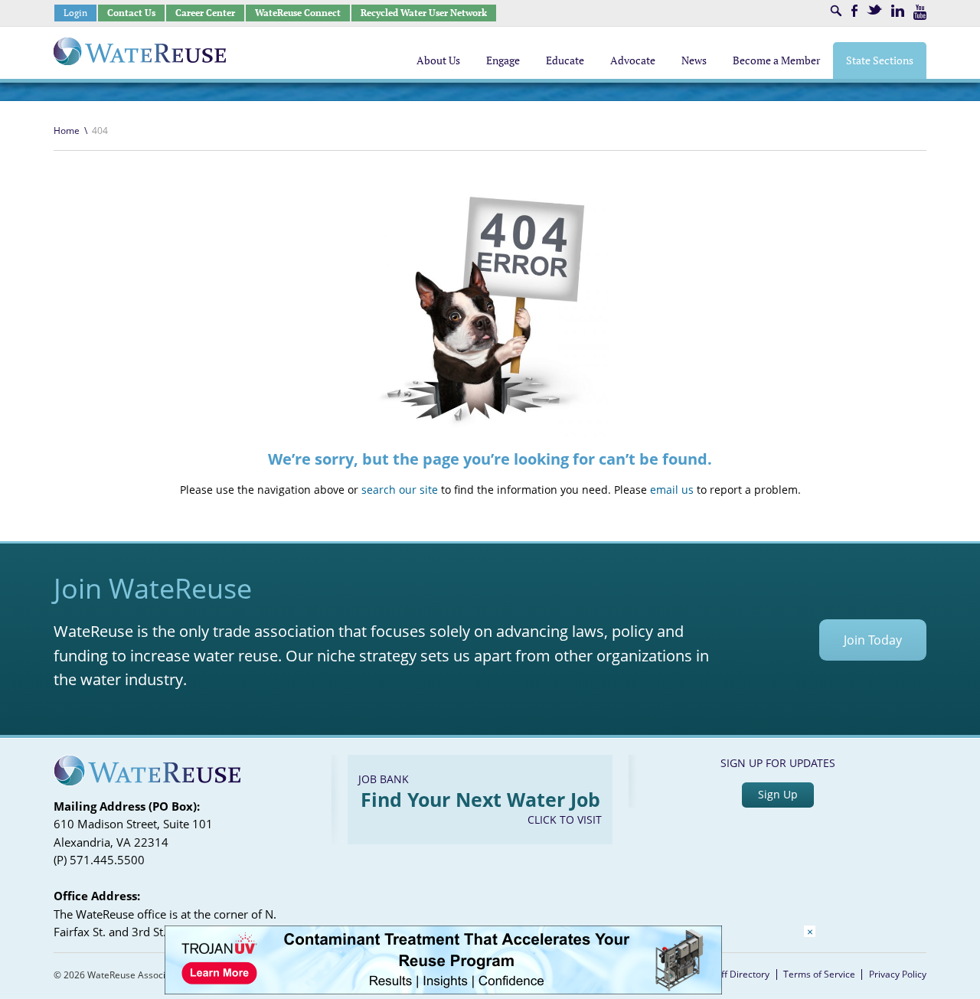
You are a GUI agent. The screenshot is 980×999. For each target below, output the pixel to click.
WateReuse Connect (298, 12)
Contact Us (131, 12)
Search (836, 11)
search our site (399, 489)
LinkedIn (897, 11)
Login (75, 12)
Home (67, 130)
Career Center (205, 12)
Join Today (873, 640)
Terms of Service (819, 974)
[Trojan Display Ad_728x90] (443, 990)
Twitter (874, 10)
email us (672, 489)
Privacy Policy (897, 974)
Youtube (919, 12)
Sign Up (778, 794)
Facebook (854, 11)
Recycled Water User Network (424, 12)
